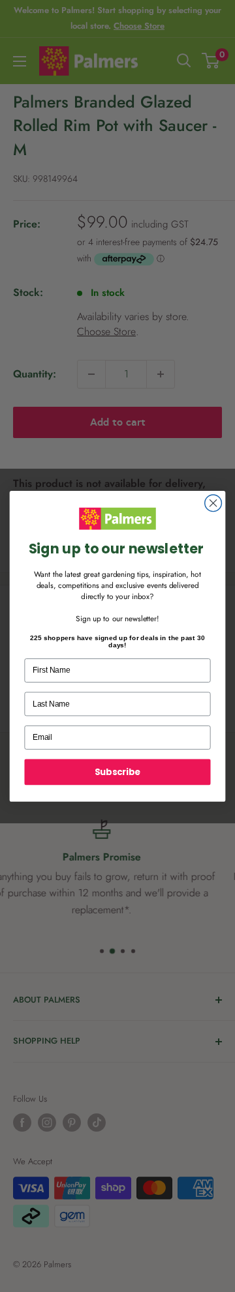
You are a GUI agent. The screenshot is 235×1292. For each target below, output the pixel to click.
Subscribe (117, 771)
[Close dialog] (213, 503)
